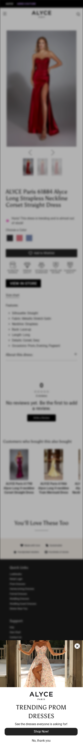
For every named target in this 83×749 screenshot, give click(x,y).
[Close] (77, 646)
